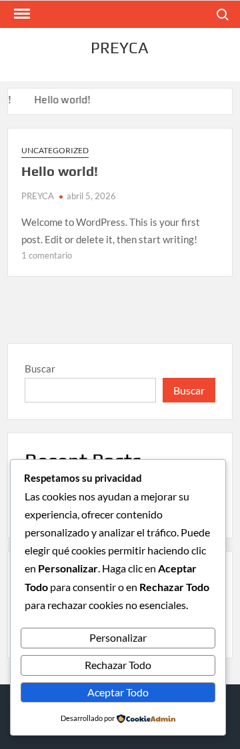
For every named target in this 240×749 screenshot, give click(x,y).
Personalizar (118, 637)
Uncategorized (55, 150)
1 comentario (46, 255)
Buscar (40, 368)
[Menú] (20, 14)
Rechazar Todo (118, 664)
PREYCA (120, 48)
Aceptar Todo (118, 692)
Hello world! (61, 99)
